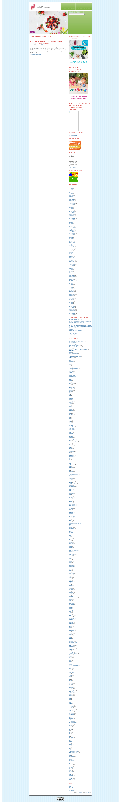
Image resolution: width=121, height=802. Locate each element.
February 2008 (72, 306)
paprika (70, 639)
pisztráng (70, 658)
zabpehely (71, 764)
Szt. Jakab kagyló (72, 722)
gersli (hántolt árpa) (72, 483)
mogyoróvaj (71, 619)
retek (70, 673)
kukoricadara (71, 565)
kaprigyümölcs (71, 528)
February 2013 (72, 227)
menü (70, 614)
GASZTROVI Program (73, 353)
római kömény (71, 681)
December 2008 (72, 292)
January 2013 (71, 229)
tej (69, 730)
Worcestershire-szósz (73, 762)
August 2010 (71, 265)
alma (70, 365)
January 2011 (71, 258)
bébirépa (70, 391)
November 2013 (72, 215)
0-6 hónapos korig (72, 344)
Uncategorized (71, 779)
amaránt (70, 367)
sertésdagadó (71, 692)
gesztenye (71, 485)
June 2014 (71, 207)
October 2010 (71, 263)
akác (70, 364)
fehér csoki (71, 467)
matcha (70, 607)
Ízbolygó (39, 5)
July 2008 (71, 299)
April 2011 (71, 254)
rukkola (70, 684)
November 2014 (72, 200)
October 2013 (71, 216)
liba (69, 576)
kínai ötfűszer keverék (73, 550)
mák (69, 591)
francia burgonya (72, 472)
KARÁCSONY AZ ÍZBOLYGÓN (75, 356)
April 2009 (71, 287)
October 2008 (71, 295)
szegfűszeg (71, 711)
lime (69, 584)
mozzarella (71, 620)
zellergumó (71, 766)
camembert (71, 410)
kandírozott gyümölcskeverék (75, 523)
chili (69, 417)
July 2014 (71, 206)
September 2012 (72, 233)
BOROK (70, 348)
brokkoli (70, 403)
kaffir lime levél (71, 516)
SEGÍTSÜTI (71, 776)
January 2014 (71, 212)
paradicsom (71, 641)
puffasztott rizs (72, 667)
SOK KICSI (71, 778)
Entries (71, 787)
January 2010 (71, 275)
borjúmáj (70, 399)
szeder (70, 710)
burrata (70, 407)
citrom (70, 421)
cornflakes (71, 425)
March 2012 (71, 241)
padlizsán (70, 635)
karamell (70, 531)
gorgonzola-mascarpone (73, 491)
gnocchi (70, 487)
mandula (70, 599)
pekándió (70, 649)
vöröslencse (71, 760)
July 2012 (71, 235)
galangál (70, 479)
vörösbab (70, 757)
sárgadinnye (71, 687)
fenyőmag (71, 468)
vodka (70, 755)
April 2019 (71, 187)
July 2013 (71, 220)
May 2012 (71, 238)
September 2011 (72, 248)
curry (70, 447)
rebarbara (71, 671)
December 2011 (72, 245)
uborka (70, 749)
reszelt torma (71, 672)
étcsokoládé (71, 460)
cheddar (70, 415)
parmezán (71, 643)
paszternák (71, 646)
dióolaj (70, 453)
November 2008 (72, 294)
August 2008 (71, 298)
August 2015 (71, 195)
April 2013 (71, 225)
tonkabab (70, 744)
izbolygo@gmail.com (73, 135)
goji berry (70, 489)
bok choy (70, 396)
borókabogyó (71, 401)
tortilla (70, 747)
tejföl (69, 733)
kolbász (70, 557)
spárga (70, 700)
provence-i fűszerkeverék (74, 665)
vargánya (70, 753)
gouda (70, 494)
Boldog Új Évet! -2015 (73, 333)
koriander (70, 561)
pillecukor (70, 654)
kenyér (70, 544)
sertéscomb (71, 691)
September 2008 (72, 296)
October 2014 (71, 201)
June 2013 (71, 222)
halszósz (70, 502)
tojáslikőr (70, 738)
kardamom (71, 532)
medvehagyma (72, 610)
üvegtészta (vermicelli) (73, 751)
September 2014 (72, 203)
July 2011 (70, 250)
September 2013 (72, 218)
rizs (69, 679)
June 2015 (71, 196)
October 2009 (71, 279)
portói (70, 661)
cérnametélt (71, 414)
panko (70, 637)
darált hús (71, 448)
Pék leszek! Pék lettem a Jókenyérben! (76, 322)
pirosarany (71, 656)
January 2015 (71, 199)
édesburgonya (71, 455)
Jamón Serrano (72, 505)
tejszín (70, 734)
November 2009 (72, 277)
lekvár (70, 572)
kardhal (70, 534)
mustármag (71, 623)
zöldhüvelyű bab (72, 772)
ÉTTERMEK (71, 350)
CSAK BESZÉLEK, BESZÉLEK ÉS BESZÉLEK (78, 349)
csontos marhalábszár (73, 441)
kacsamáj (71, 513)
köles (70, 558)
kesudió (70, 546)
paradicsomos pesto (73, 642)
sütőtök (70, 703)
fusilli (70, 477)
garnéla (70, 482)
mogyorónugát (71, 618)
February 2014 (72, 211)
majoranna (71, 589)
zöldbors (70, 770)
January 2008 (71, 307)
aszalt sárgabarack (72, 376)
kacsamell (71, 515)
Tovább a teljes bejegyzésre (35, 54)
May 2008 (71, 302)
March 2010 (71, 272)
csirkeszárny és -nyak (73, 439)
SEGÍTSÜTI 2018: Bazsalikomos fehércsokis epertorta (80, 321)
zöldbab (70, 768)
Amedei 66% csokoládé (73, 368)
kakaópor (70, 517)
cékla (70, 413)
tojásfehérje (71, 737)
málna (70, 595)
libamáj (70, 578)
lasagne (70, 569)
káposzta (70, 525)
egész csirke (71, 458)
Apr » (74, 167)
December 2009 (72, 276)
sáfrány (70, 686)
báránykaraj (71, 388)
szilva (70, 717)
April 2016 (71, 193)
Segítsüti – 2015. (72, 332)
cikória (70, 420)
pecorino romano (72, 648)
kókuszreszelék (72, 554)
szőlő (70, 719)
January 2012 (71, 244)
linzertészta (71, 586)
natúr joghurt (71, 630)
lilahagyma (71, 581)
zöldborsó (71, 771)
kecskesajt (71, 538)
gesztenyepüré (72, 486)
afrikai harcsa (71, 361)
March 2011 (71, 256)
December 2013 (72, 214)
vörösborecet (71, 759)
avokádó (70, 380)
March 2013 (71, 226)
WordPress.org (72, 790)
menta (70, 612)
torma (70, 745)
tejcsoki (70, 732)
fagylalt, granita (72, 464)
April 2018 (71, 188)
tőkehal (70, 741)
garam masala (71, 481)
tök (69, 740)
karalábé (70, 529)
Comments (72, 788)
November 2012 (72, 230)
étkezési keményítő (72, 462)
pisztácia (70, 657)
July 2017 (71, 189)
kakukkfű (70, 520)
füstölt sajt (71, 478)
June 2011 (71, 252)
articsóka (70, 372)
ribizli (70, 676)
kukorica (70, 563)
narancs (70, 626)
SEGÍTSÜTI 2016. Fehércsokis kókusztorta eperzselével (80, 326)
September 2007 (72, 313)
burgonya (70, 406)
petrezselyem (71, 652)
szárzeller (71, 707)
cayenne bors (71, 411)
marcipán (70, 601)
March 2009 (71, 288)
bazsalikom (71, 390)
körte (70, 562)
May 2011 (71, 253)
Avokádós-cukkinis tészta (74, 334)
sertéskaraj (71, 694)
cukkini (70, 444)
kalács (70, 521)
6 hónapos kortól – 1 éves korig (75, 346)
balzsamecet (71, 383)
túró (69, 748)
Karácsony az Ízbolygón (69, 8)
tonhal (70, 743)
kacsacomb (71, 512)
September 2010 (72, 264)
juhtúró (70, 509)
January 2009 (71, 291)
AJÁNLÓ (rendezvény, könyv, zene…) (76, 341)
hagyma (70, 501)
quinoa (70, 669)
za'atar (70, 763)
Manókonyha (88, 8)
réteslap (70, 675)
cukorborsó (71, 445)
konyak (70, 559)
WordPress (80, 792)
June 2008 (71, 301)
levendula (70, 574)
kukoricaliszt (71, 566)
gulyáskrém (71, 497)
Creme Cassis (71, 428)
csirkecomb (71, 434)
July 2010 (71, 267)
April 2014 (71, 208)
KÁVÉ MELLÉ (71, 357)
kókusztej (71, 555)
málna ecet (71, 596)
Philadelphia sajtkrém (73, 653)
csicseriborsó (71, 430)
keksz (70, 540)
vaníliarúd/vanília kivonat (73, 752)
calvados (70, 409)
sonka (70, 698)
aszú (70, 379)
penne (70, 650)
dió (69, 452)
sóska (70, 699)
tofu (69, 736)
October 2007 (71, 311)
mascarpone (71, 605)
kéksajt (70, 539)
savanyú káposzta (72, 690)
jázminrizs (71, 506)
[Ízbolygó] (74, 130)
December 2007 (72, 309)
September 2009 (72, 280)
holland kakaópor (72, 504)
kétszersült (71, 547)
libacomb (70, 577)
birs (69, 394)
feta (69, 470)
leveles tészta (71, 573)
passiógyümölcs (72, 645)
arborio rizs (71, 371)
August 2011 (71, 249)
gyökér (70, 498)
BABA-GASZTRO (72, 342)
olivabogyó (71, 633)
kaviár (70, 536)
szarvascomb (71, 706)
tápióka (70, 726)
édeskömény (71, 456)
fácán (70, 463)
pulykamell (71, 668)
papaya (70, 638)
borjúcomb (71, 398)
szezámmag (71, 714)
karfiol (70, 535)
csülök (70, 443)
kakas (70, 519)
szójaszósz (71, 718)
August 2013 (71, 219)
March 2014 (71, 210)
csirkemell (71, 437)
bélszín (70, 392)
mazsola (70, 608)
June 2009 (71, 284)
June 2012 (71, 237)
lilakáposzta (71, 582)
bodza (70, 395)
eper (69, 459)
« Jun (70, 167)
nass (70, 627)
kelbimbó (70, 542)
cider (70, 418)
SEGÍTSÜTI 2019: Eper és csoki (75, 319)
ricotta (70, 677)
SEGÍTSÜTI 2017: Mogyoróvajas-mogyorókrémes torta (80, 325)
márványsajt (71, 604)
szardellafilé (71, 705)
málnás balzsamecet (73, 597)
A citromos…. (71, 323)
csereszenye (71, 429)
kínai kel (70, 548)
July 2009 (71, 283)
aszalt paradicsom (72, 375)
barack (70, 386)
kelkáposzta (71, 543)
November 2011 (72, 246)
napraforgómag (72, 624)
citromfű (70, 422)
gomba (70, 490)
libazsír (70, 580)
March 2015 (71, 197)
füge (69, 475)
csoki (70, 440)
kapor (70, 524)
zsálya (70, 774)
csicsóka (70, 432)
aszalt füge (71, 373)
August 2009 (71, 282)
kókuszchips (71, 553)
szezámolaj (71, 715)
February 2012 (72, 242)
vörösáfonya (71, 756)
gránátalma (71, 496)
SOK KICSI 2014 (72, 336)
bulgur (70, 405)
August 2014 (71, 204)
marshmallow (71, 603)
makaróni (70, 593)
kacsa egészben (72, 510)
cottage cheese (72, 426)
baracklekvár (71, 387)
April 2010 (71, 271)
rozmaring (71, 683)
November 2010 (72, 261)
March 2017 (71, 192)
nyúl (69, 631)
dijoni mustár (71, 451)
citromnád (71, 424)
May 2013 (71, 223)
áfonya (70, 360)
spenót (70, 702)
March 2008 (71, 305)
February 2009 (72, 290)
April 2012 (71, 239)
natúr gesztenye (72, 629)
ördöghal (70, 634)
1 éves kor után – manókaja (74, 345)
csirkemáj (71, 436)
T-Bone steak (71, 724)
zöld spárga (71, 767)
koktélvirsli (71, 551)
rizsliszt (70, 680)
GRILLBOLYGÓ (72, 354)
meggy (70, 611)
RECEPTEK (71, 358)
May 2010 (71, 269)
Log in (70, 786)
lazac (70, 570)
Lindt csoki (71, 585)
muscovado (71, 622)
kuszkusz (71, 567)
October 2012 (71, 231)
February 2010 (72, 273)
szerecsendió (71, 713)
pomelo (70, 660)
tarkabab (70, 728)
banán (70, 384)
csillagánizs (71, 433)
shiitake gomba (72, 696)
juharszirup (71, 508)
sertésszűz (71, 695)
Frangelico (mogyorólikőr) (74, 474)
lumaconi (70, 588)
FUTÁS (70, 352)
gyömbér (70, 500)
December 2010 (72, 260)
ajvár (70, 363)
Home (62, 8)
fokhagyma (71, 471)
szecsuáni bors (72, 709)
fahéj (70, 466)
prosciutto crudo (72, 662)
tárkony (70, 729)
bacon (70, 382)
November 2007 (72, 310)
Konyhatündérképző (80, 8)
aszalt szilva (71, 377)
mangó (70, 600)
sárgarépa (71, 688)
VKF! (70, 781)
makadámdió (71, 592)
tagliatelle (70, 725)
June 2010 (71, 268)
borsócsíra (71, 402)
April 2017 (71, 191)
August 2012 (71, 234)
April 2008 (71, 303)
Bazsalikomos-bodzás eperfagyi (75, 330)
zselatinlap (71, 775)
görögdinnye (71, 493)
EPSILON (87, 792)
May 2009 (71, 286)
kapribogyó (71, 527)
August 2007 (71, 314)
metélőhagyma (71, 615)
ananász (70, 369)
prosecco (70, 664)
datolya (70, 449)
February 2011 (71, 257)
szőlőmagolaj (71, 721)
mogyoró (70, 616)
